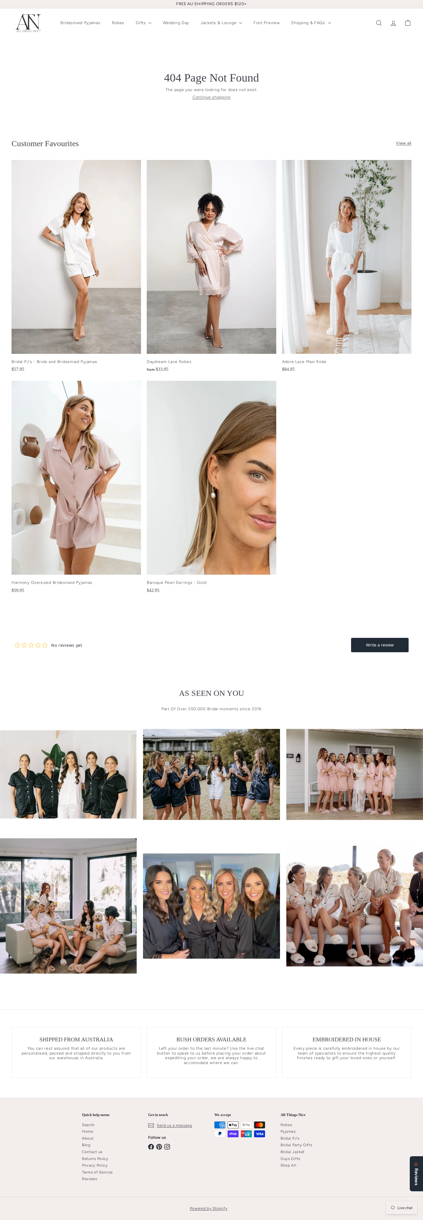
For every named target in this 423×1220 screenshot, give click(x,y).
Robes (118, 22)
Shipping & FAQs (308, 22)
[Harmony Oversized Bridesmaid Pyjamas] (76, 490)
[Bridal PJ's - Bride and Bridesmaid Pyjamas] (76, 269)
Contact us (92, 1152)
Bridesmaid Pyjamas (80, 22)
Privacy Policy (95, 1165)
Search (88, 1125)
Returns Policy (95, 1159)
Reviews (89, 1179)
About (88, 1138)
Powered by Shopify (209, 1208)
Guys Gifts (290, 1159)
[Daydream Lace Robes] (211, 269)
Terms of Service (97, 1172)
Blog (86, 1145)
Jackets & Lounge (219, 22)
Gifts (141, 22)
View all (403, 143)
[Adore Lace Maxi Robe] (346, 269)
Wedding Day (176, 22)
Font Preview (267, 22)
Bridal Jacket (293, 1152)
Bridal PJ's (290, 1138)
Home (87, 1131)
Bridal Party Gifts (297, 1145)
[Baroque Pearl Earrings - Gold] (211, 490)
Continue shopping (211, 97)
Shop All (288, 1165)
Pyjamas (288, 1131)
